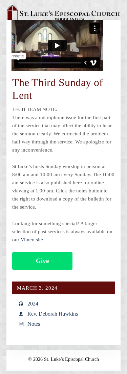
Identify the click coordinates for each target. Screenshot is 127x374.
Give (42, 260)
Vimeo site (32, 239)
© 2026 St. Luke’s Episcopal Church (63, 359)
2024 (32, 303)
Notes (33, 324)
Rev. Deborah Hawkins (52, 314)
